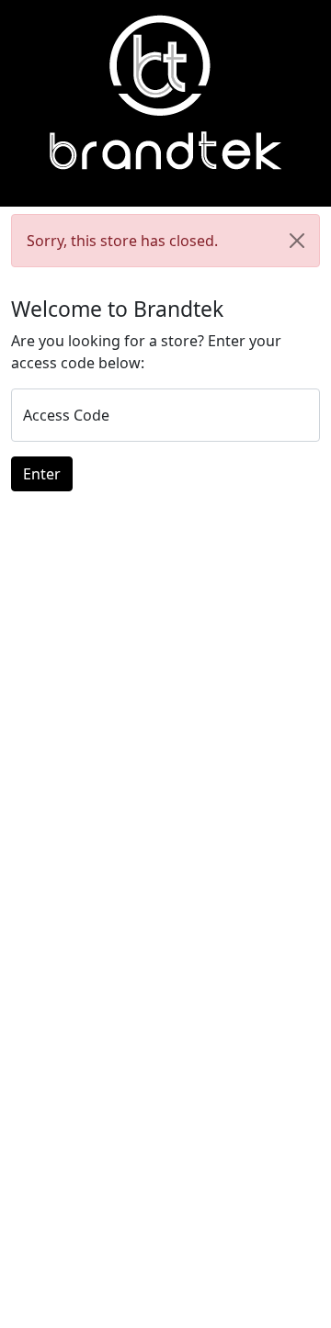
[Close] (297, 240)
